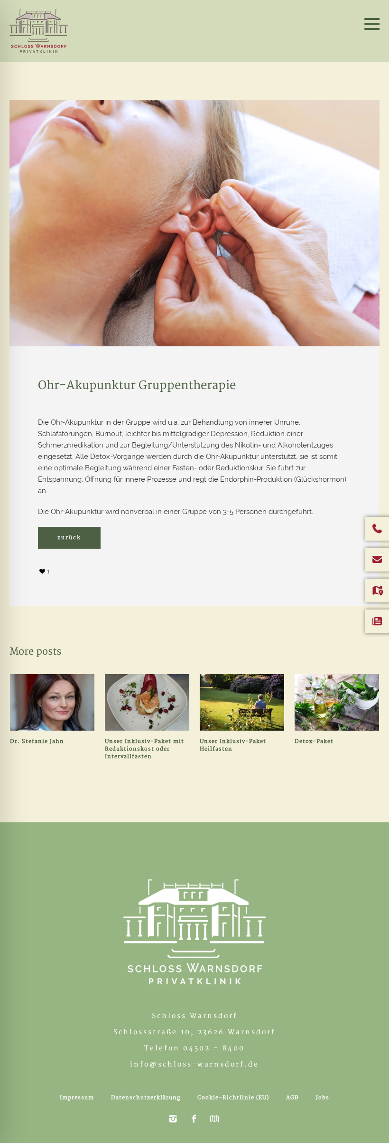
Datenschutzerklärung (145, 1098)
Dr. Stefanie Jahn (37, 741)
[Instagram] (172, 1119)
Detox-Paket (315, 741)
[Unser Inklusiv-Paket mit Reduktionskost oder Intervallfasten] (147, 702)
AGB (292, 1098)
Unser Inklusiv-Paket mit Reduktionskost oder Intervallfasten (144, 749)
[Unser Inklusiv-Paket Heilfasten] (242, 702)
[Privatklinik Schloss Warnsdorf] (194, 931)
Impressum (77, 1098)
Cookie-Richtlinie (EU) (233, 1098)
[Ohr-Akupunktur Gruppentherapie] (194, 223)
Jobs (322, 1098)
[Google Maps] (214, 1119)
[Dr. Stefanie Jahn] (52, 702)
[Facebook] (193, 1119)
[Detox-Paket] (337, 702)
